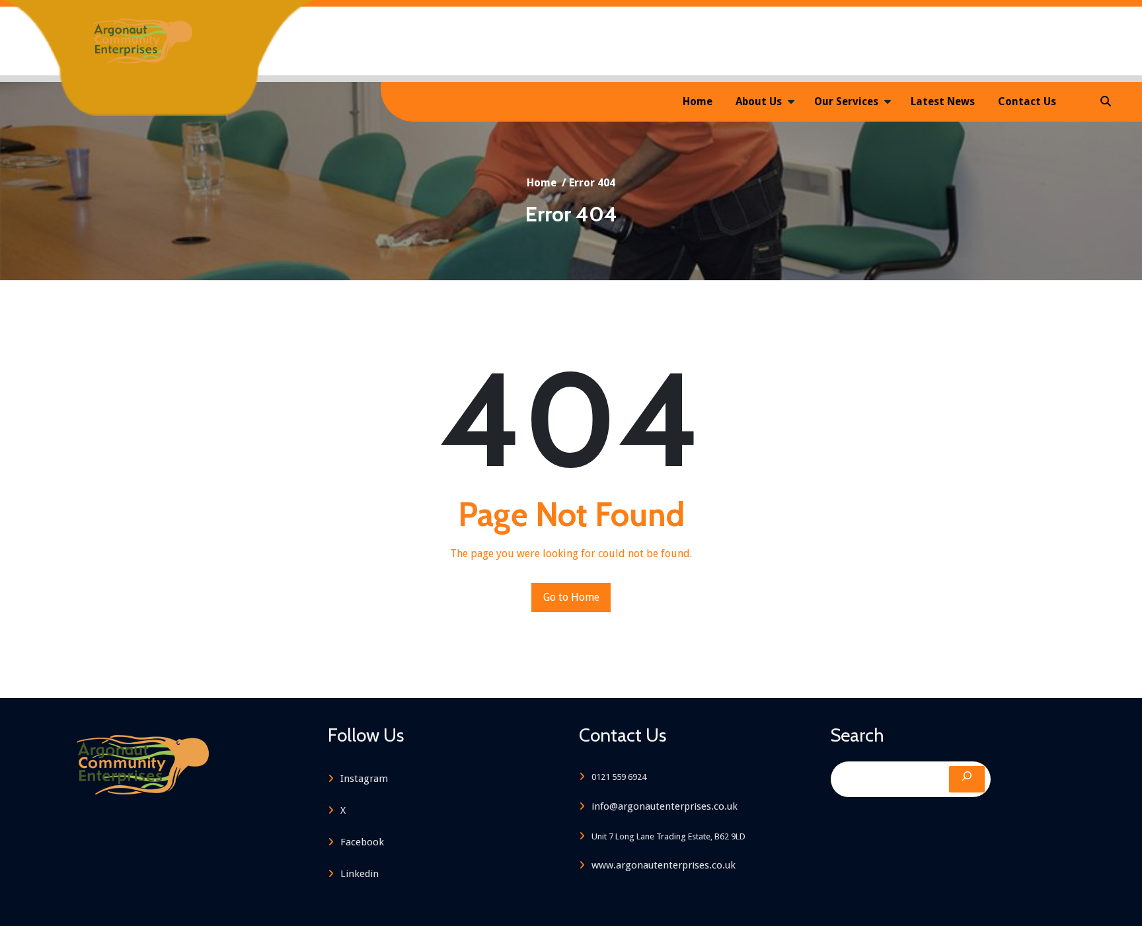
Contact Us (1027, 101)
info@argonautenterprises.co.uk (664, 806)
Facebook (362, 842)
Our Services (846, 101)
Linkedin (359, 874)
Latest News (943, 101)
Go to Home (571, 597)
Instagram (364, 779)
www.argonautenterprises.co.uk (663, 865)
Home (697, 101)
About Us (759, 101)
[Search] (967, 779)
